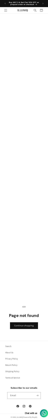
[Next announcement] (43, 3)
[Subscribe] (37, 395)
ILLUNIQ (20, 417)
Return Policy (11, 365)
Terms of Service (12, 377)
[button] (6, 10)
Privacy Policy (11, 358)
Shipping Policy (12, 371)
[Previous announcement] (5, 3)
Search (8, 346)
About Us (9, 352)
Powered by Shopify (30, 417)
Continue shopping (24, 325)
